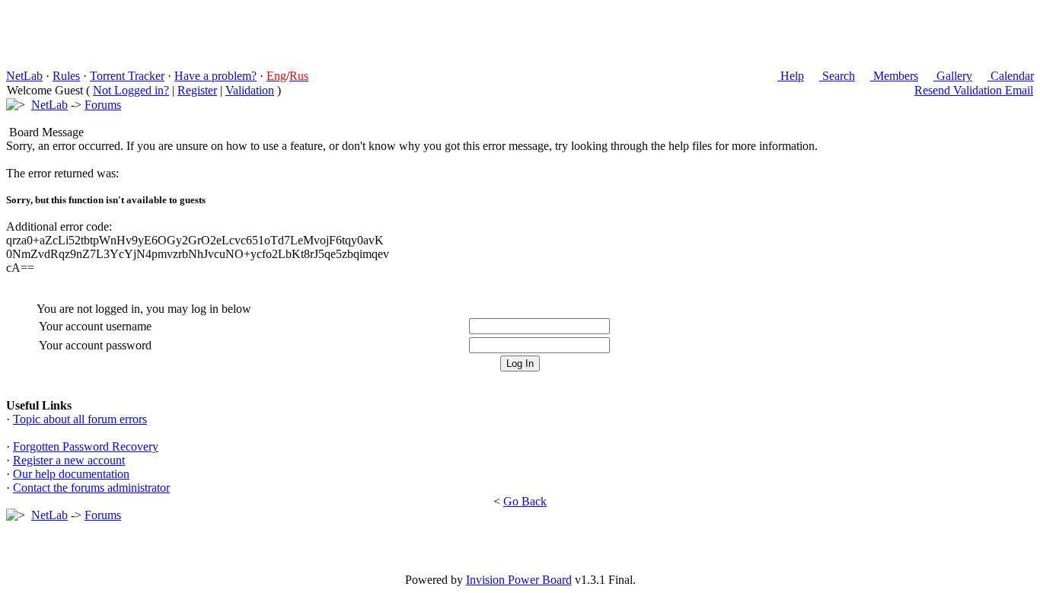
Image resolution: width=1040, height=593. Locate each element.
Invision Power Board (519, 579)
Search (837, 75)
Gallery (952, 75)
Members (894, 75)
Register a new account (69, 460)
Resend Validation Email (973, 90)
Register (197, 90)
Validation (249, 90)
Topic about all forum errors (80, 419)
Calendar (1010, 75)
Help (790, 75)
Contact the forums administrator (91, 487)
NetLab (24, 75)
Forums (103, 104)
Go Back (525, 501)
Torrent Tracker (127, 75)
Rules (66, 75)
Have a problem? (215, 75)
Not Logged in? (131, 90)
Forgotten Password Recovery (85, 446)
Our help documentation (71, 473)
